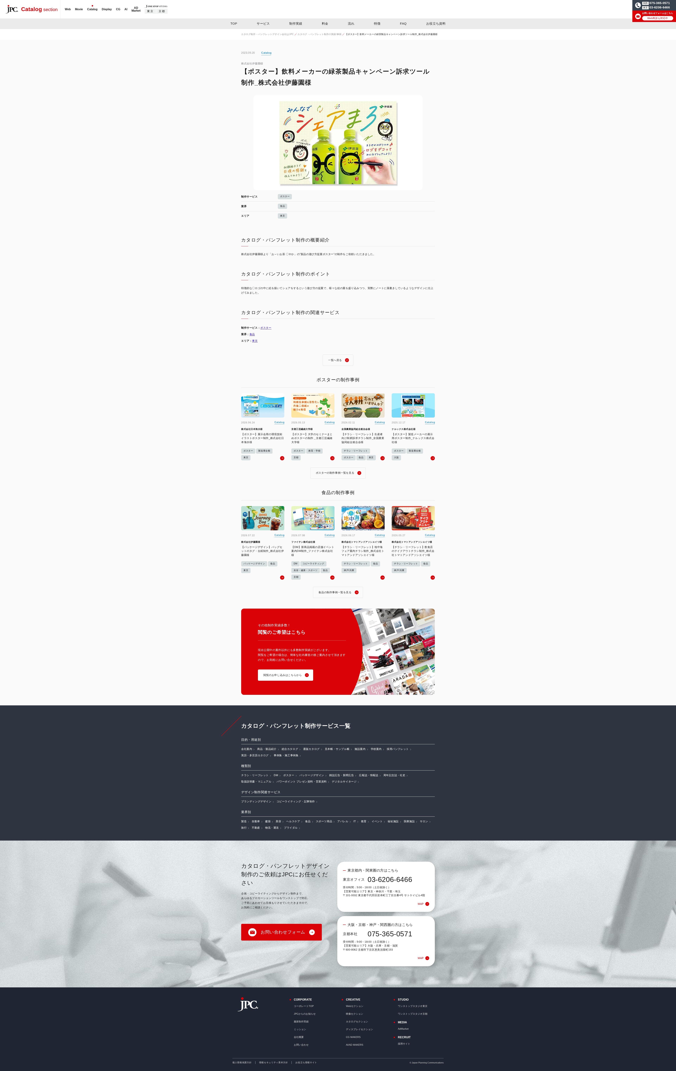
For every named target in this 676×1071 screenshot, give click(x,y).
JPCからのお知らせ (305, 1013)
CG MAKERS (353, 1037)
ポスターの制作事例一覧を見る (335, 472)
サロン (424, 821)
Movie (79, 9)
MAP (421, 903)
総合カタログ (290, 748)
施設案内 (360, 748)
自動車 (256, 821)
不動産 (256, 827)
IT (354, 821)
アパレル (342, 821)
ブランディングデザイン (256, 801)
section (39, 9)
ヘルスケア (293, 821)
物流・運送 (272, 827)
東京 (150, 11)
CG (118, 9)
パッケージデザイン (311, 775)
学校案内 (376, 748)
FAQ (403, 23)
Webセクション (354, 1006)
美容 (278, 821)
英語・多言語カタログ (255, 755)
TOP (233, 23)
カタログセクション (357, 1021)
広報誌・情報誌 (368, 775)
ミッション (300, 1029)
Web (68, 9)
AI (125, 9)
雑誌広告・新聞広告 (341, 775)
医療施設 (409, 821)
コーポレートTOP (304, 1006)
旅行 (244, 827)
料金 (325, 23)
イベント (377, 821)
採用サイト (404, 1043)
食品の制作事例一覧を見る (334, 592)
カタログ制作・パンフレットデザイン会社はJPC (267, 34)
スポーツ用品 (324, 821)
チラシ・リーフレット (255, 775)
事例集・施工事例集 (286, 755)
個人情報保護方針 (242, 1062)
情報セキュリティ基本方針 (273, 1062)
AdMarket (403, 1028)
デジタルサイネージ (344, 781)
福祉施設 (393, 821)
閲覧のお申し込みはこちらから (282, 675)
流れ (351, 23)
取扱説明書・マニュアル (256, 781)
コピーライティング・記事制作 (296, 801)
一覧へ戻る (335, 360)
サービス (263, 23)
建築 (268, 821)
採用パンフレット (398, 748)
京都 (162, 11)
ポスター (285, 196)
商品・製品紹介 (266, 748)
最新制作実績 (301, 1021)
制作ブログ (317, 19)
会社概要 (299, 1037)
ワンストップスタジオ (412, 1006)
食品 (282, 206)
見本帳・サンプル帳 (337, 748)
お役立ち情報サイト (306, 1062)
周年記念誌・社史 (394, 775)
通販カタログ (311, 748)
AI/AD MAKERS (354, 1044)
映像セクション (354, 1013)
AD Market (136, 9)
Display (107, 9)
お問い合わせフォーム (283, 932)
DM (276, 775)
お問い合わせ (301, 1044)
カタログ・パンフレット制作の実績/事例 (319, 34)
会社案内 (246, 748)
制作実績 (295, 23)
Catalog (92, 9)
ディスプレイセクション (359, 1029)
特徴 (377, 23)
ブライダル (291, 827)
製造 (244, 821)
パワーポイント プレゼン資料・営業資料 (302, 781)
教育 (364, 821)
